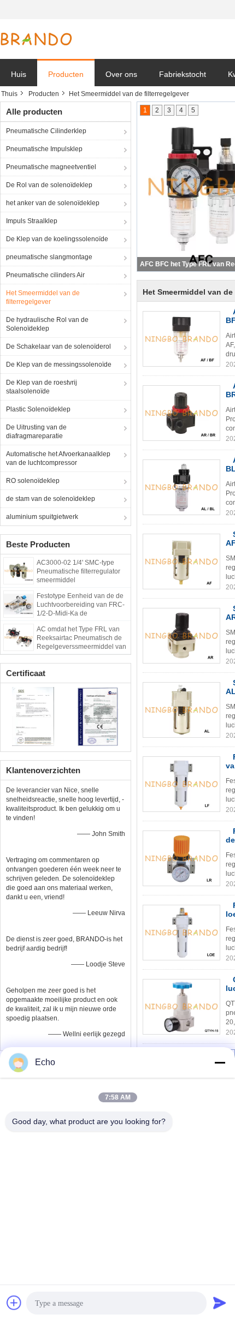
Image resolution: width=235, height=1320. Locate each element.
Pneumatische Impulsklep (44, 149)
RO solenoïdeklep (33, 481)
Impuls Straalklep (31, 221)
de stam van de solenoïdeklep (50, 499)
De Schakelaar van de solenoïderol (58, 346)
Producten (66, 74)
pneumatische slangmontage (49, 257)
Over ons (121, 74)
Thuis (9, 94)
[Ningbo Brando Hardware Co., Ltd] (36, 39)
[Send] (219, 1303)
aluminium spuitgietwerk (42, 517)
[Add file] (14, 1303)
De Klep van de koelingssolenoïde (57, 239)
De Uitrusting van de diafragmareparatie (36, 431)
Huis (18, 74)
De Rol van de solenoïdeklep (49, 185)
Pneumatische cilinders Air (45, 275)
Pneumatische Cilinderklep (46, 131)
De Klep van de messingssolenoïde (58, 364)
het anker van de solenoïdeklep (52, 203)
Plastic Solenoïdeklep (38, 409)
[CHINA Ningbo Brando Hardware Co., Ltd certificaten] (33, 716)
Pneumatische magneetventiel (51, 167)
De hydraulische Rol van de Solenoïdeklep (47, 324)
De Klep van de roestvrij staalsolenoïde (41, 387)
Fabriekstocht (182, 74)
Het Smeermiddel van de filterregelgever (43, 297)
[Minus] (219, 1062)
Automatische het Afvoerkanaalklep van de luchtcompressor (58, 458)
